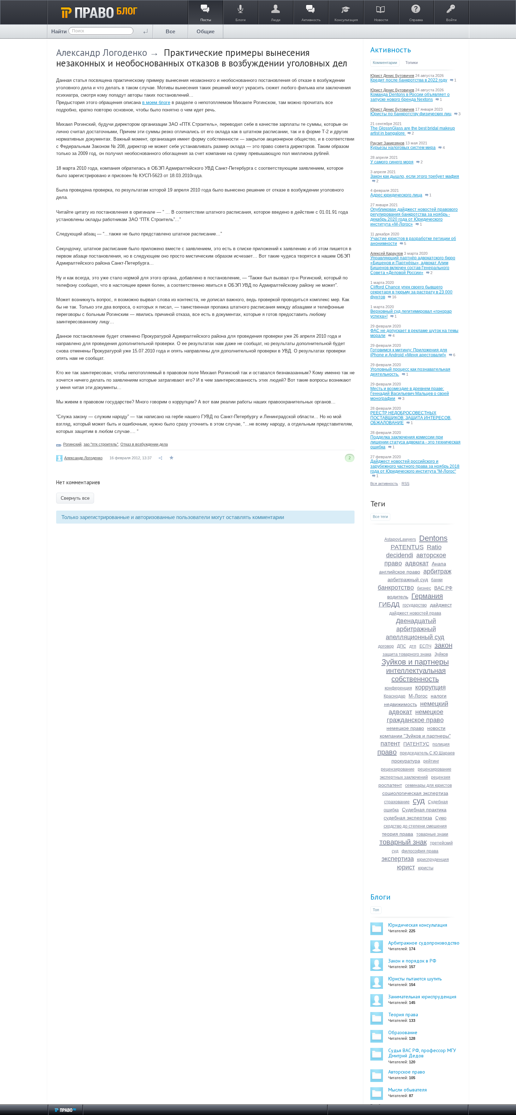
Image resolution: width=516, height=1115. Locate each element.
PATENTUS (407, 547)
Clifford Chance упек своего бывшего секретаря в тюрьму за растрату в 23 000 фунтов (411, 292)
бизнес (424, 588)
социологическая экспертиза (415, 793)
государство (415, 605)
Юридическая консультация (417, 925)
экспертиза (398, 858)
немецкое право (405, 728)
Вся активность (384, 483)
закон (443, 645)
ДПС (401, 646)
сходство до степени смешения (415, 826)
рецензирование (398, 769)
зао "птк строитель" (101, 444)
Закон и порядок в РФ (412, 961)
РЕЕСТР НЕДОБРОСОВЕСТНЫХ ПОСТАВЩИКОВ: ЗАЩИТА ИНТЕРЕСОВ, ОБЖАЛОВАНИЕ (410, 417)
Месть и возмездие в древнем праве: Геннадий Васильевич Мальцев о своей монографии (409, 393)
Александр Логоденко (101, 52)
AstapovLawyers (400, 539)
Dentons (433, 538)
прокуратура (405, 761)
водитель (397, 596)
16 (393, 297)
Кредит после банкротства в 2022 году (408, 80)
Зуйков (441, 654)
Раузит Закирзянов (387, 143)
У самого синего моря (392, 162)
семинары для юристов (428, 785)
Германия (427, 596)
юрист (406, 867)
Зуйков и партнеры (415, 661)
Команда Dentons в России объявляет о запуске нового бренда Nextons (410, 97)
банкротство (396, 587)
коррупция (430, 687)
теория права (397, 834)
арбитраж (437, 571)
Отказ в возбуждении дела (144, 444)
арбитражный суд (408, 579)
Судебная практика (424, 809)
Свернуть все (75, 498)
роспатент (390, 785)
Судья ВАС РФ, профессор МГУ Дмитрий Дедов (422, 1053)
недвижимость (400, 704)
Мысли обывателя (407, 1090)
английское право (399, 572)
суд (419, 800)
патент (390, 743)
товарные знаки (432, 834)
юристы (426, 868)
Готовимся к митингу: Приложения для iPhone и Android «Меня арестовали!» (408, 352)
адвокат (417, 563)
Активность (390, 49)
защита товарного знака (407, 654)
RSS (405, 483)
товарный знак (403, 842)
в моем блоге (156, 102)
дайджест (441, 605)
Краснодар (394, 696)
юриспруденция (433, 859)
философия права (420, 851)
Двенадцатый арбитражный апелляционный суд (415, 629)
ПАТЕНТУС (416, 744)
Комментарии (385, 62)
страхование (397, 801)
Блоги (380, 897)
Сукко (440, 818)
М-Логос (418, 696)
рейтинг (431, 761)
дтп (412, 646)
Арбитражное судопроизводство (423, 943)
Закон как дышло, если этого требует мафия (414, 176)
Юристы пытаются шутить (415, 978)
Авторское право (406, 1072)
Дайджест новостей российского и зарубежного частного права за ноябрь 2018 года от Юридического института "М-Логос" (414, 466)
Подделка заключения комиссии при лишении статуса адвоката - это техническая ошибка (415, 442)
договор (386, 646)
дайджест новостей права (415, 613)
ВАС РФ (443, 588)
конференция (398, 688)
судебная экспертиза (408, 818)
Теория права (403, 1014)
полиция (441, 744)
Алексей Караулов (386, 253)
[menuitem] (170, 31)
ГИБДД (389, 604)
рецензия (440, 777)
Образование (402, 1032)
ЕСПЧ (425, 646)
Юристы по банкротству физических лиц (410, 113)
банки (437, 579)
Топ (376, 910)
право (387, 752)
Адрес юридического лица (396, 195)
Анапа (439, 563)
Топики (411, 62)
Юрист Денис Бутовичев (392, 75)
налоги (438, 696)
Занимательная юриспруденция (422, 996)
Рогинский (72, 444)
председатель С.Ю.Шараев (427, 753)
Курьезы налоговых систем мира (403, 147)
